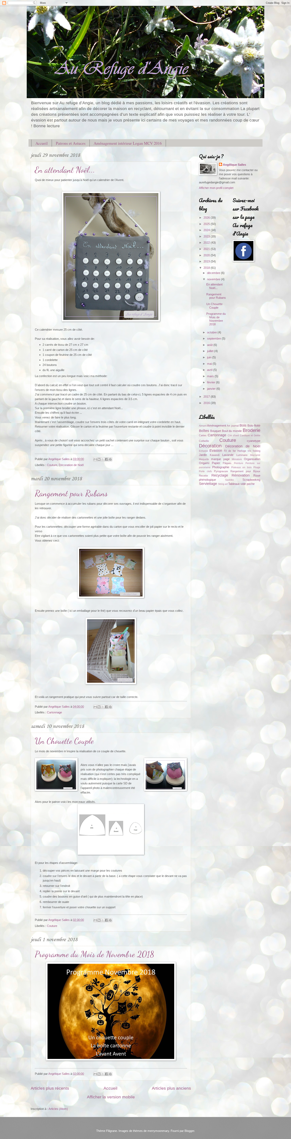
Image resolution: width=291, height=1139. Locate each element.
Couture (52, 465)
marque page (220, 459)
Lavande (227, 455)
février (211, 382)
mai (210, 363)
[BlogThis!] (99, 459)
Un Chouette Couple (64, 741)
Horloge (241, 450)
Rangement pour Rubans (71, 493)
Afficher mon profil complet (216, 188)
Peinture (238, 463)
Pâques (227, 463)
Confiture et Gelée (250, 435)
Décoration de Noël (71, 465)
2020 (207, 255)
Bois (243, 425)
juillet (210, 351)
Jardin (203, 455)
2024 (207, 230)
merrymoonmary (158, 1130)
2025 (207, 224)
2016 (207, 403)
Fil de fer (230, 450)
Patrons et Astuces (71, 143)
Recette (203, 475)
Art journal (233, 425)
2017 (207, 396)
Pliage (256, 467)
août (210, 344)
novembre (214, 279)
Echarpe (203, 451)
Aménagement (216, 425)
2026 (207, 217)
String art (223, 484)
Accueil (41, 143)
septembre (214, 338)
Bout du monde (232, 431)
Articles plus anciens (171, 1088)
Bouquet (215, 431)
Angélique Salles (234, 164)
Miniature (237, 459)
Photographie (220, 467)
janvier (211, 388)
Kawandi (215, 455)
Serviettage (208, 484)
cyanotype (253, 440)
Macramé (255, 455)
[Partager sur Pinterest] (110, 459)
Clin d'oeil (233, 435)
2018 (207, 267)
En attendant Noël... (65, 170)
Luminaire (241, 455)
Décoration (210, 445)
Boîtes (204, 431)
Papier (216, 463)
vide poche (248, 483)
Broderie (251, 430)
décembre (214, 273)
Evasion (215, 451)
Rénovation (241, 475)
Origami (204, 463)
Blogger (189, 1130)
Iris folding (254, 450)
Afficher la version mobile (111, 1097)
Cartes (202, 435)
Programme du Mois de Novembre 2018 (94, 954)
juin (209, 357)
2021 (207, 249)
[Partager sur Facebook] (106, 459)
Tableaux (234, 483)
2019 (207, 261)
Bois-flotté (253, 425)
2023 (207, 236)
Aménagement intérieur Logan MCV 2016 (128, 143)
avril (210, 369)
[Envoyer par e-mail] (95, 459)
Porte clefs (205, 471)
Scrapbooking (251, 479)
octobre (212, 332)
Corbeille (204, 440)
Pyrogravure (221, 471)
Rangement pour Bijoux (245, 471)
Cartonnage (54, 712)
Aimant (202, 425)
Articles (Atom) (58, 1108)
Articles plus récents (50, 1088)
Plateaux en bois (241, 467)
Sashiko (229, 480)
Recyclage (219, 475)
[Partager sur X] (103, 459)
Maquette (204, 459)
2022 (207, 242)
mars (211, 376)
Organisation (252, 459)
